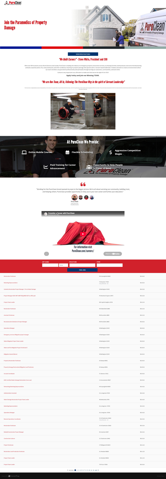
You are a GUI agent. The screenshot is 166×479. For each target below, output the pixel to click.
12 (93, 470)
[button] (74, 200)
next (96, 470)
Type (98, 262)
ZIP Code (45, 262)
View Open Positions (83, 54)
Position (73, 262)
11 (91, 470)
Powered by (5, 476)
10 (89, 470)
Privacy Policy (160, 476)
